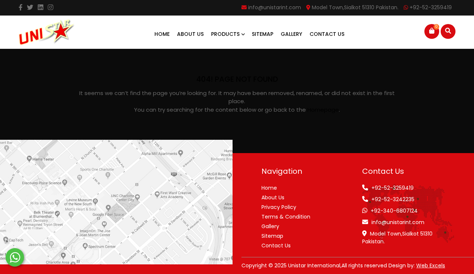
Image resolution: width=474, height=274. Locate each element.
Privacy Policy (278, 207)
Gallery (291, 34)
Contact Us (327, 34)
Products (226, 34)
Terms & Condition (285, 216)
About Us (190, 34)
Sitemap (262, 34)
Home (162, 34)
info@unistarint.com (397, 222)
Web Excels (430, 265)
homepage (323, 110)
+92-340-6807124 (394, 210)
